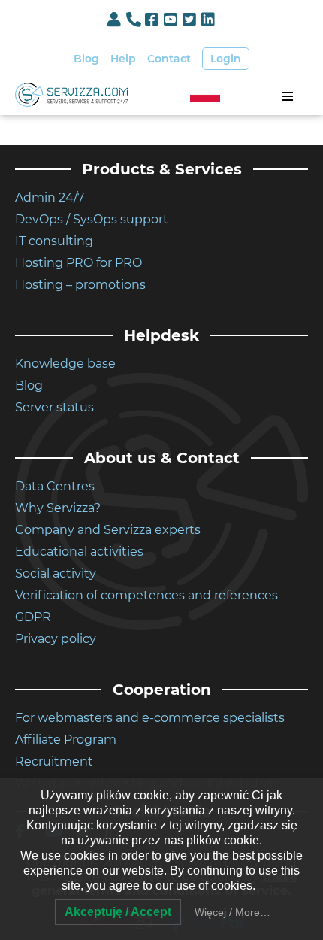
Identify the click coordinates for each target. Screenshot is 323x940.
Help (123, 58)
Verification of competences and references (146, 595)
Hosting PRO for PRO (78, 263)
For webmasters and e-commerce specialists (150, 718)
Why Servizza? (58, 508)
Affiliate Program (65, 739)
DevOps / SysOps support (91, 219)
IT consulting (54, 241)
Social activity (55, 573)
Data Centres (55, 486)
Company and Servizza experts (108, 530)
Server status (54, 407)
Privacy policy (55, 639)
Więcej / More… (232, 912)
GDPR (33, 617)
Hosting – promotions (80, 284)
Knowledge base (65, 363)
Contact (169, 58)
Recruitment (54, 761)
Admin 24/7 (49, 197)
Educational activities (79, 551)
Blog (86, 58)
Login (225, 58)
